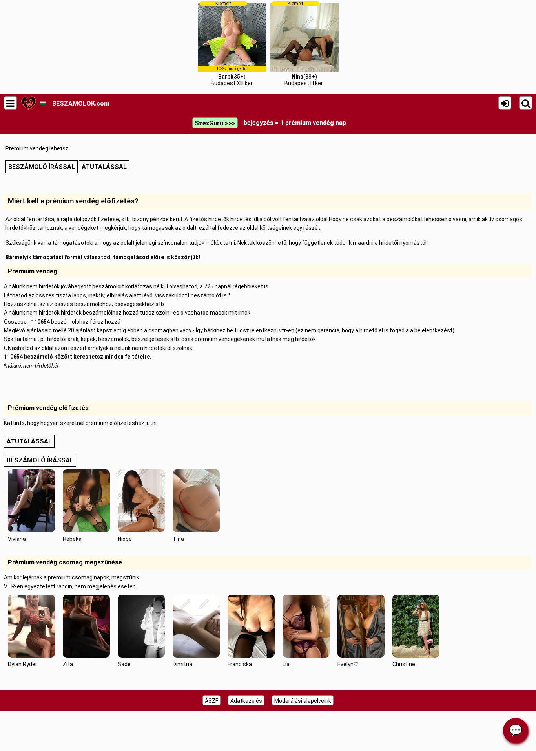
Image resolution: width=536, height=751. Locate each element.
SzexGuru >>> (215, 123)
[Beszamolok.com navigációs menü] (10, 103)
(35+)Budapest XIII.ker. (232, 43)
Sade (124, 664)
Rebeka (72, 539)
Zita (68, 664)
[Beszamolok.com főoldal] (28, 103)
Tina (178, 539)
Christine (403, 664)
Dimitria (182, 664)
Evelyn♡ (348, 664)
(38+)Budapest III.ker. (304, 43)
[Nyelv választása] (42, 103)
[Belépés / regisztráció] (504, 103)
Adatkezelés (246, 701)
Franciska (240, 664)
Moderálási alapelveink (302, 701)
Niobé (125, 539)
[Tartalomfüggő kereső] (525, 103)
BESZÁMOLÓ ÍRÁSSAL (41, 166)
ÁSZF (211, 701)
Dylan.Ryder (22, 664)
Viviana (17, 539)
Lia (286, 664)
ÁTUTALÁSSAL (104, 166)
